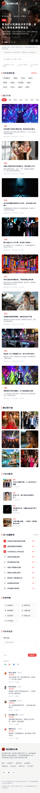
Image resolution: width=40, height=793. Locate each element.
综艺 (21, 100)
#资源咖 (20, 82)
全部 (4, 100)
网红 (32, 100)
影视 (15, 100)
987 (11, 696)
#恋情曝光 (6, 78)
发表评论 (32, 655)
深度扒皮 (27, 610)
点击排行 (10, 616)
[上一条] (32, 40)
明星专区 (27, 605)
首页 (3, 763)
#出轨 (23, 78)
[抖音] (14, 772)
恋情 (10, 100)
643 (11, 724)
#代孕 (12, 87)
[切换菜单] (36, 3)
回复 (18, 682)
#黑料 (27, 87)
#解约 (30, 78)
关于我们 (10, 621)
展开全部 (33, 73)
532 (11, 738)
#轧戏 (5, 87)
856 (11, 710)
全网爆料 (10, 610)
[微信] (9, 772)
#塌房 (12, 82)
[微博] (4, 772)
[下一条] (36, 40)
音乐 (26, 100)
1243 (11, 682)
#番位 (29, 82)
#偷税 (20, 87)
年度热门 (10, 605)
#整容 (15, 78)
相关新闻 (11, 675)
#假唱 (5, 82)
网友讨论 (27, 616)
